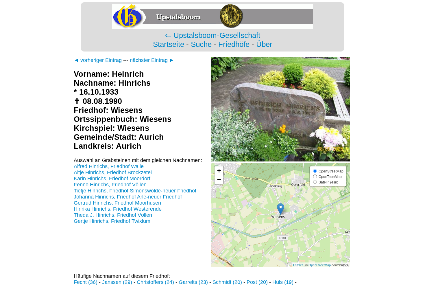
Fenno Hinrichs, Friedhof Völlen (110, 185)
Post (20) (257, 282)
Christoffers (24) (155, 282)
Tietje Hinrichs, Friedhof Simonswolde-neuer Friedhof (135, 191)
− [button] (219, 179)
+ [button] (219, 170)
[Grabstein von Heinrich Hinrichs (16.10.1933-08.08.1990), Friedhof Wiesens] (280, 160)
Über (264, 44)
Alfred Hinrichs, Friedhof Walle (109, 166)
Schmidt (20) (227, 282)
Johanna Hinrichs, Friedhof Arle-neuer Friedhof (128, 197)
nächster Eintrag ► (152, 60)
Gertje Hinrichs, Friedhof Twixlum (112, 221)
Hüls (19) (282, 282)
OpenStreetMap (319, 264)
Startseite (168, 44)
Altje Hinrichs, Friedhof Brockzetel (113, 172)
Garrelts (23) (193, 282)
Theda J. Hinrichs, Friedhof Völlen (113, 215)
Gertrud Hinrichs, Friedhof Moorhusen (117, 203)
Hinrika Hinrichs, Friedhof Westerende (118, 209)
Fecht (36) (85, 282)
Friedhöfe (234, 44)
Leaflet (298, 264)
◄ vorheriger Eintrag (98, 60)
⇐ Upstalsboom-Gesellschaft (212, 35)
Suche (201, 44)
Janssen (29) (117, 282)
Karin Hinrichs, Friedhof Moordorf (112, 178)
